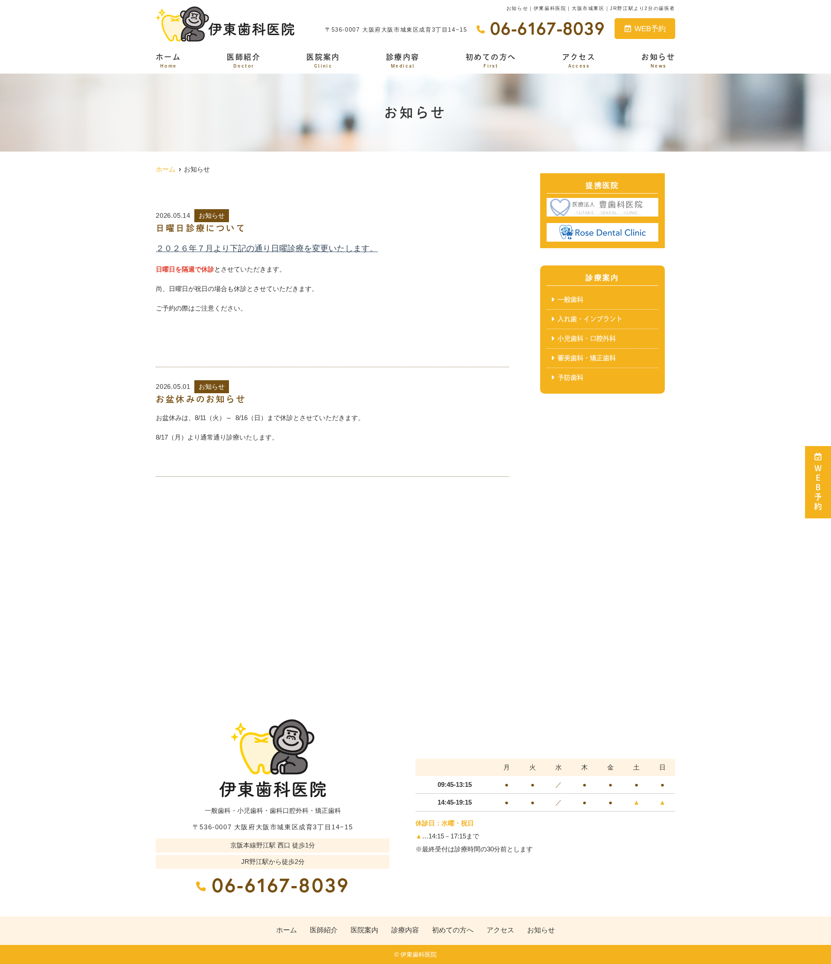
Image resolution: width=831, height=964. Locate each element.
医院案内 (323, 60)
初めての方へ (491, 60)
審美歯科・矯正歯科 (586, 358)
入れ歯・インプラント (589, 319)
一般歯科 (570, 299)
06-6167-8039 (280, 884)
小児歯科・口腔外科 (586, 338)
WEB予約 (650, 29)
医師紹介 (244, 60)
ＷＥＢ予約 (818, 488)
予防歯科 (570, 377)
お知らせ (658, 60)
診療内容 (403, 60)
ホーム (168, 60)
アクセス (579, 60)
